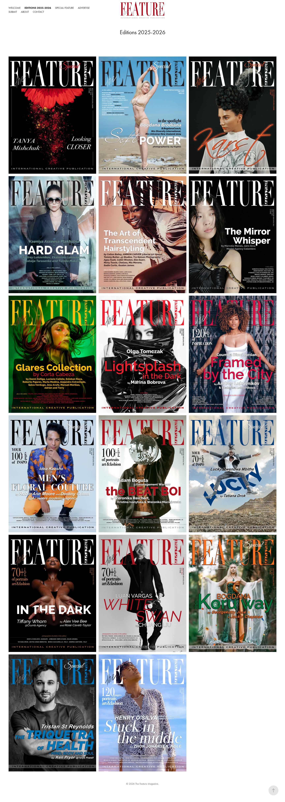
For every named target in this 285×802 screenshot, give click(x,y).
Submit (13, 11)
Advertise (84, 7)
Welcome (15, 7)
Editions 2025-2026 (38, 7)
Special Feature (64, 7)
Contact (38, 11)
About (25, 11)
